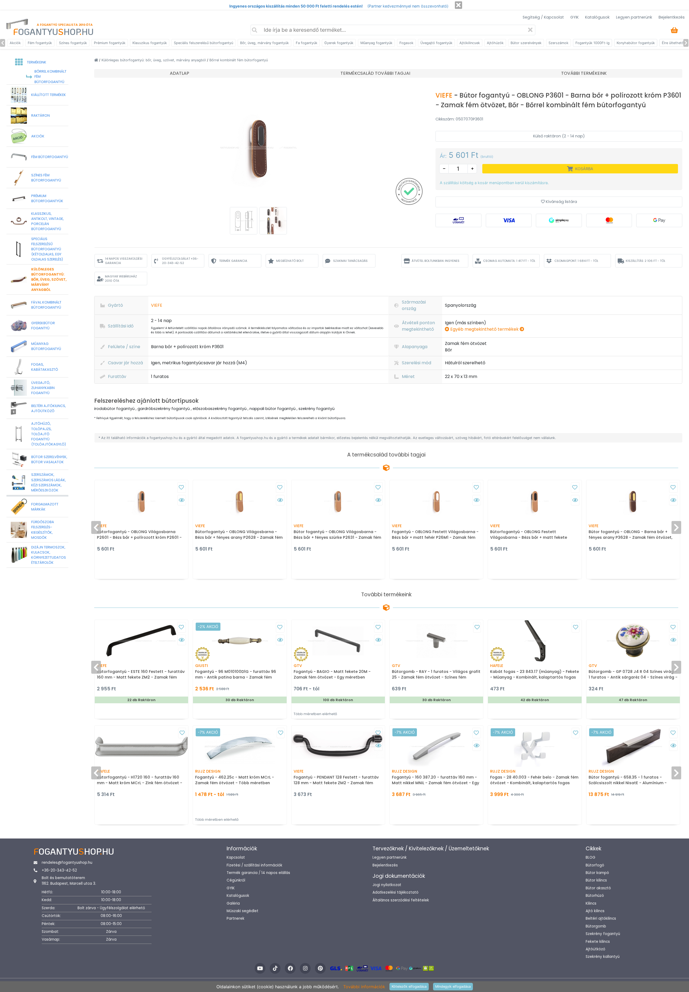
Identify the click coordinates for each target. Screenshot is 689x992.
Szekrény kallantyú (603, 956)
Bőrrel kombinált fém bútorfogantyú (238, 60)
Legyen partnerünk (634, 17)
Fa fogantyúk (306, 43)
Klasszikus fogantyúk (149, 43)
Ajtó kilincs (595, 911)
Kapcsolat (236, 857)
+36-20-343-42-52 (59, 870)
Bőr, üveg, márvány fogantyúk (264, 43)
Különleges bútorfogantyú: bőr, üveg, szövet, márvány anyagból (154, 60)
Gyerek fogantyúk (338, 43)
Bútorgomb (596, 926)
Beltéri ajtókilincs (601, 918)
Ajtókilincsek (469, 43)
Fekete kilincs (598, 941)
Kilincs (591, 903)
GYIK (574, 17)
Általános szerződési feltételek (400, 900)
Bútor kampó (597, 872)
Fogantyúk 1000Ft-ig (592, 43)
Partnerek (235, 918)
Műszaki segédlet (242, 911)
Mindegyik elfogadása (453, 986)
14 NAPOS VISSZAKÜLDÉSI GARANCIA (123, 260)
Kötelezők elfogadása (409, 986)
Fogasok (406, 43)
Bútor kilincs (596, 880)
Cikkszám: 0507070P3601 (459, 119)
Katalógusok (597, 17)
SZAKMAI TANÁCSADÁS (350, 261)
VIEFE (444, 95)
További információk (364, 986)
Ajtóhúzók (495, 43)
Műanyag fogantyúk (376, 43)
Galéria (233, 903)
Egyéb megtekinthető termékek (484, 329)
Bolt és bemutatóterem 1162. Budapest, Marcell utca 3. (69, 880)
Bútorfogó (595, 865)
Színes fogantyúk (73, 43)
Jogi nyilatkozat (386, 884)
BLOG (590, 857)
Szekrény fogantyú (603, 933)
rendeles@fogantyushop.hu (67, 862)
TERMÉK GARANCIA (233, 261)
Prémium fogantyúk (109, 43)
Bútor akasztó (598, 888)
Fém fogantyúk (40, 43)
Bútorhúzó (595, 895)
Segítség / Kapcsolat (543, 17)
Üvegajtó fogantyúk (436, 43)
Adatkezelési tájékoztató (395, 892)
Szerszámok (558, 43)
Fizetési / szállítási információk (254, 865)
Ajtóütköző (595, 949)
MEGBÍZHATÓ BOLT (290, 261)
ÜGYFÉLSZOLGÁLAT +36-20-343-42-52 (180, 260)
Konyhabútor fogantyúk (636, 43)
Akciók (15, 43)
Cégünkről (236, 880)
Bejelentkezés (672, 17)
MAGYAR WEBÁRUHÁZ (121, 278)
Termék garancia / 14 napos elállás (258, 872)
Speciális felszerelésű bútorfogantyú (203, 43)
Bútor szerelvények (526, 43)
